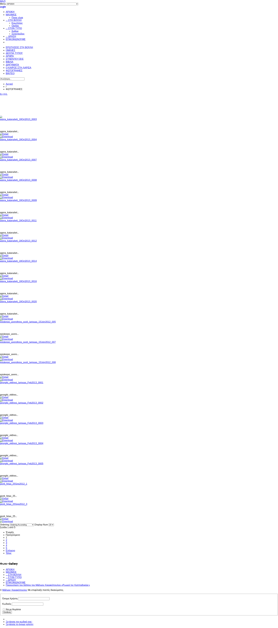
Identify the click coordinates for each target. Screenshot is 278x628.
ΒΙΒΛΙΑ (9, 62)
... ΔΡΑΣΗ (11, 36)
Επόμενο (10, 550)
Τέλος (9, 553)
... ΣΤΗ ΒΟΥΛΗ (14, 20)
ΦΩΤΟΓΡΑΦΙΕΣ (14, 70)
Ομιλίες (15, 25)
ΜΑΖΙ (3, 1)
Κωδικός (6, 604)
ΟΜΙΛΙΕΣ (10, 50)
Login (3, 6)
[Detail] (4, 134)
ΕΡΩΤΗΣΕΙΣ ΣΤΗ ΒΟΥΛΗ (19, 47)
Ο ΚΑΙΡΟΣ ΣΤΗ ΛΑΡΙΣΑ (18, 67)
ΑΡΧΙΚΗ (10, 12)
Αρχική (9, 84)
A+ (1, 94)
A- (6, 94)
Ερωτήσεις (17, 23)
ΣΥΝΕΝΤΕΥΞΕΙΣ (15, 59)
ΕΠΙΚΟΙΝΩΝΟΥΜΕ (15, 39)
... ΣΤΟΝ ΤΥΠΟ (14, 28)
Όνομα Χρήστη (10, 598)
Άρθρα (15, 31)
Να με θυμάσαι (13, 609)
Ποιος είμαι (17, 17)
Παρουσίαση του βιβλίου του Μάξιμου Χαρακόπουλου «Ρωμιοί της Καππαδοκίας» (48, 585)
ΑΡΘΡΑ (10, 56)
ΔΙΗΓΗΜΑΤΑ (12, 65)
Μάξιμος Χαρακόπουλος (14, 590)
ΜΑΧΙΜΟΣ (11, 14)
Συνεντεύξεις (18, 34)
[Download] (6, 521)
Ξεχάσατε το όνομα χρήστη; (20, 624)
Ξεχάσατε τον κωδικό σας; (19, 621)
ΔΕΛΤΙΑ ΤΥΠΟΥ (14, 53)
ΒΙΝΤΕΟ (10, 73)
